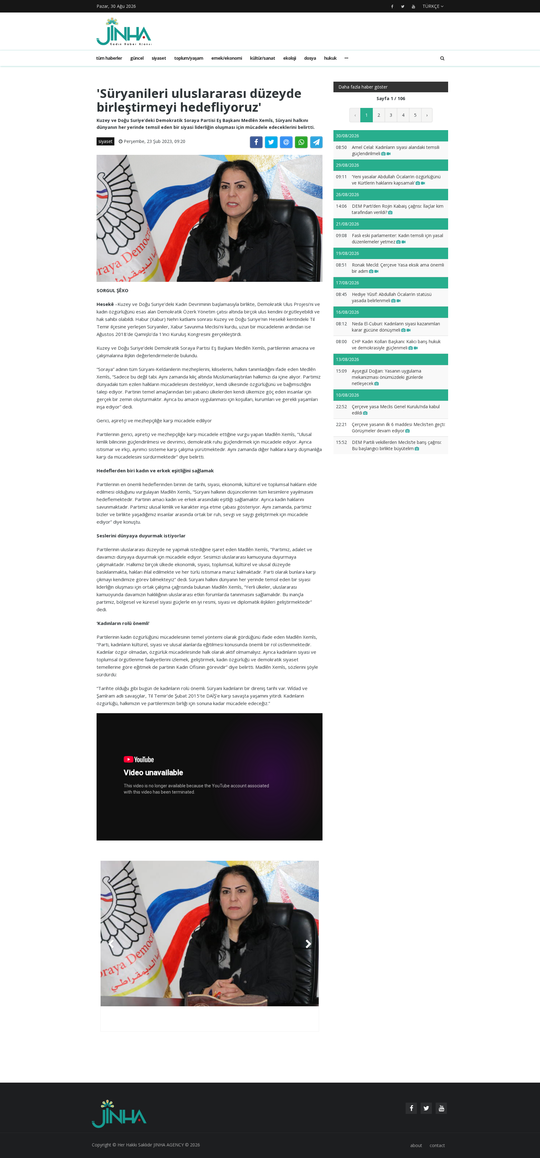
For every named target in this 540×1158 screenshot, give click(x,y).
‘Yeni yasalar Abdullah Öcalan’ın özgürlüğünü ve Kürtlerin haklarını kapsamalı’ (396, 180)
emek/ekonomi (226, 58)
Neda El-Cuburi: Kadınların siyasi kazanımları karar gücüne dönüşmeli (396, 327)
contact (437, 1145)
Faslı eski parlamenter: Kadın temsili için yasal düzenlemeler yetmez (397, 238)
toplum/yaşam (188, 58)
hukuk (330, 58)
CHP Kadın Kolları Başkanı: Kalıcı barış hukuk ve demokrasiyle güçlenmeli (396, 344)
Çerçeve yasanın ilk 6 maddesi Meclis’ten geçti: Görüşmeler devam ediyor (398, 427)
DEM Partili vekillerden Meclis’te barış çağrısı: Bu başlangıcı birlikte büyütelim (397, 445)
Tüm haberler (109, 58)
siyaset (159, 58)
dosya (310, 58)
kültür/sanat (262, 58)
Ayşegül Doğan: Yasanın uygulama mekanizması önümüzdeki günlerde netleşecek (387, 377)
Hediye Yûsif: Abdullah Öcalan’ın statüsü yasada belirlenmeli (392, 297)
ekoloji (289, 58)
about (416, 1145)
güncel (136, 58)
